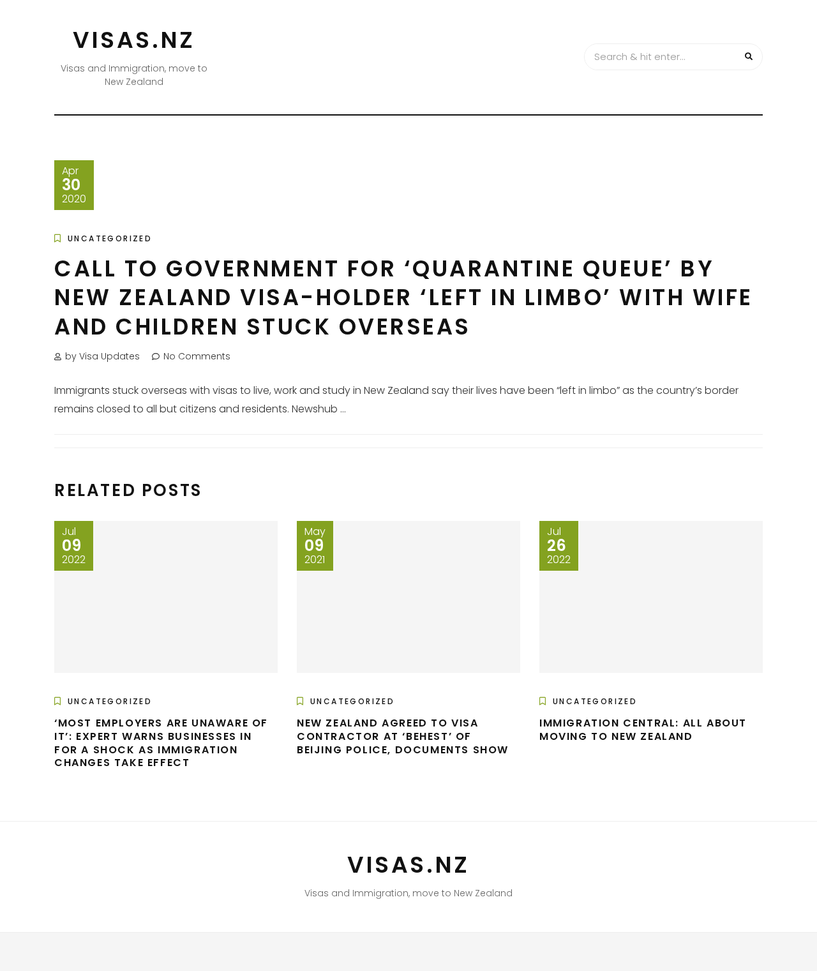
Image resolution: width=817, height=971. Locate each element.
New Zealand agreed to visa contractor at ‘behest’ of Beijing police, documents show (403, 736)
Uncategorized (110, 238)
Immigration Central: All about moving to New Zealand (643, 730)
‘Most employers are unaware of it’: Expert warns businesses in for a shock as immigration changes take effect (161, 743)
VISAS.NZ (134, 40)
